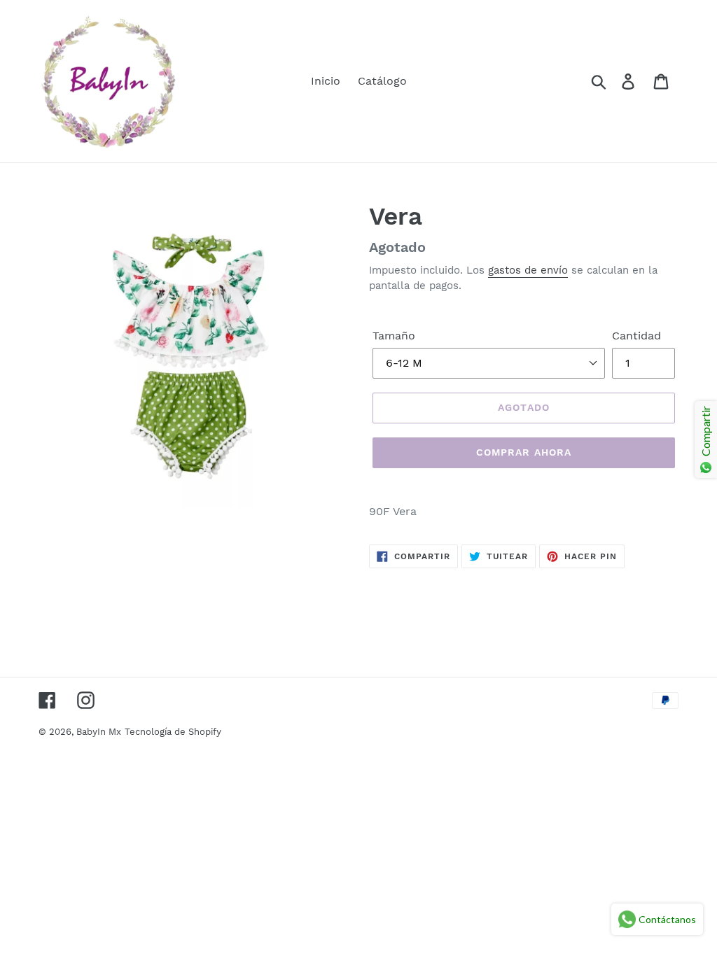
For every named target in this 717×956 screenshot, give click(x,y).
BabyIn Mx (98, 731)
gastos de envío (528, 270)
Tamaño (394, 335)
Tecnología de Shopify (173, 731)
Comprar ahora (524, 452)
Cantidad (636, 335)
